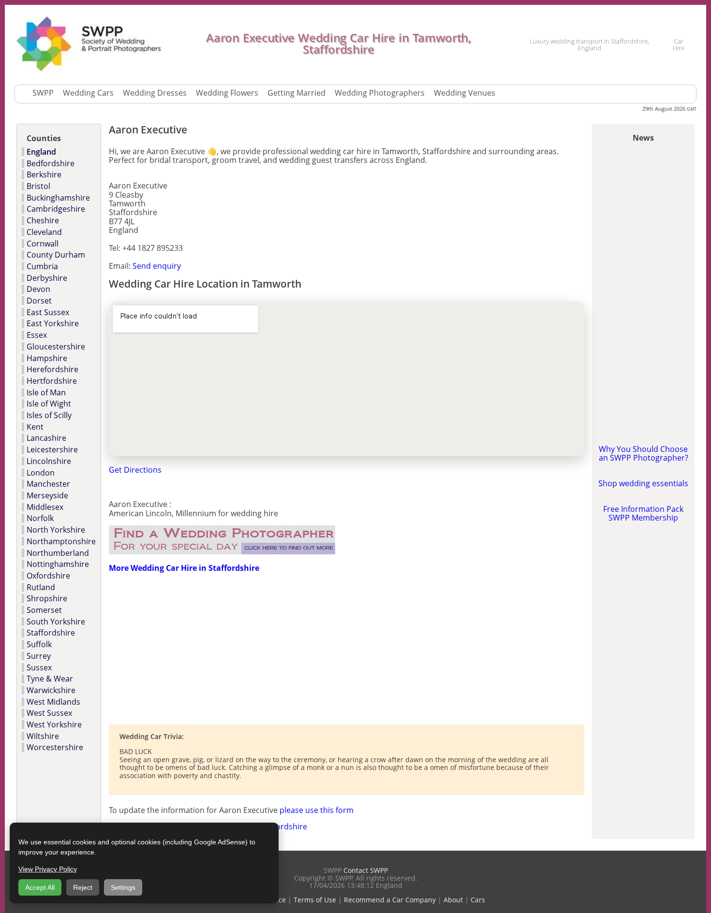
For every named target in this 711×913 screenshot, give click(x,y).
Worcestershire (55, 747)
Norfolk (40, 518)
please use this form (317, 810)
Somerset (44, 610)
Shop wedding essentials (643, 483)
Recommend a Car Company (390, 899)
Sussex (39, 667)
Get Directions (135, 469)
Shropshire (47, 598)
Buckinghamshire (58, 197)
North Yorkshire (56, 529)
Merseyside (47, 495)
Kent (35, 426)
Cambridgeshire (56, 208)
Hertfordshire (52, 381)
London (41, 472)
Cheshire (43, 220)
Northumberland (58, 553)
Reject (82, 887)
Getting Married (296, 92)
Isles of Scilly (49, 415)
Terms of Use (315, 899)
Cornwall (43, 243)
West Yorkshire (54, 724)
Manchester (48, 483)
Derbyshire (47, 278)
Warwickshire (51, 690)
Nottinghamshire (58, 564)
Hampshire (47, 358)
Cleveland (44, 232)
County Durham (56, 254)
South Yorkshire (56, 621)
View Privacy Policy (47, 869)
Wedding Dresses (155, 92)
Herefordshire (52, 369)
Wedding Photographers (380, 92)
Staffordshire (51, 632)
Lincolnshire (49, 461)
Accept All (40, 887)
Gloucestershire (56, 346)
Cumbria (42, 266)
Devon (38, 289)
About (453, 899)
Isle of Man (46, 392)
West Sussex (49, 713)
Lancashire (46, 438)
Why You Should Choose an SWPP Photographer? (643, 453)
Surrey (39, 656)
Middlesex (45, 507)
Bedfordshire (50, 163)
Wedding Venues (464, 92)
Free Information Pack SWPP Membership (643, 513)
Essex (37, 335)
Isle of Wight (49, 403)
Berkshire (44, 174)
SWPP (43, 92)
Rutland (41, 587)
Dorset (39, 300)
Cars (478, 899)
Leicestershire (52, 449)
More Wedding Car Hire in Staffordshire (184, 568)
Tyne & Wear (50, 678)
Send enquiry (157, 266)
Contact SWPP (365, 870)
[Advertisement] (222, 648)
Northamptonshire (61, 541)
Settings (123, 887)
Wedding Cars (88, 92)
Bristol (38, 186)
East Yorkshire (53, 323)
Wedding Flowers (227, 92)
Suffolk (39, 644)
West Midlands (53, 701)
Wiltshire (43, 736)
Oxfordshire (48, 575)
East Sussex (48, 312)
